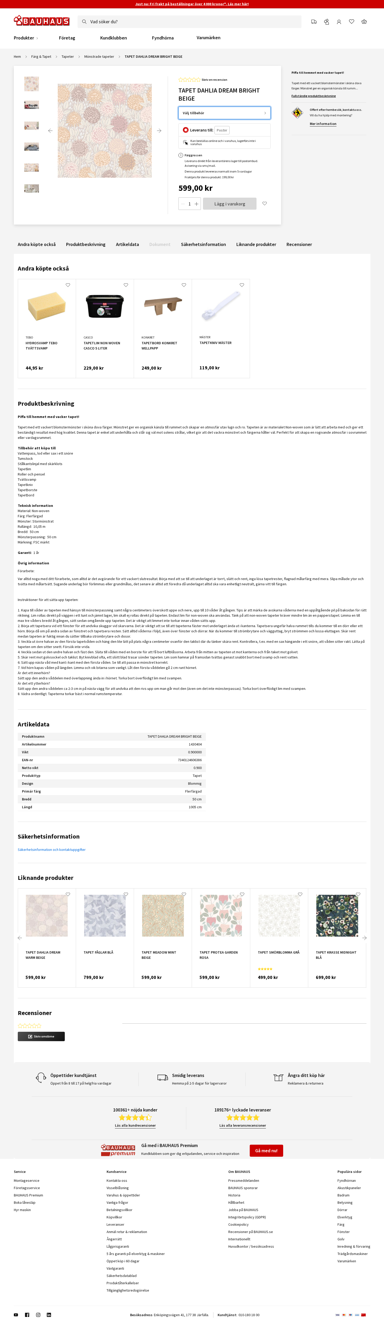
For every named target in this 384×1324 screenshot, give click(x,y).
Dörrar (342, 1209)
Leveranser (115, 1224)
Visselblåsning (118, 1187)
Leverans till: (201, 130)
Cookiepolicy (238, 1224)
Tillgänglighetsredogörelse (128, 1290)
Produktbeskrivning (86, 244)
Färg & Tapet (41, 56)
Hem (17, 56)
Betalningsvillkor (119, 1209)
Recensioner (299, 244)
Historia (234, 1195)
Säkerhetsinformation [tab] (49, 836)
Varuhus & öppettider (123, 1195)
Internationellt (239, 1239)
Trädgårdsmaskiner (353, 1253)
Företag (67, 38)
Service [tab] (20, 1171)
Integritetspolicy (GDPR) (247, 1217)
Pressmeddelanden (243, 1180)
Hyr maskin (22, 1209)
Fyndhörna (163, 38)
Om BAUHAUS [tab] (239, 1171)
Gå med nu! (266, 1151)
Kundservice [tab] (116, 1171)
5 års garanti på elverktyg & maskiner (136, 1253)
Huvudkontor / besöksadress (251, 1246)
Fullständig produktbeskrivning (314, 96)
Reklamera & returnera (305, 1083)
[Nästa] (159, 130)
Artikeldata (127, 244)
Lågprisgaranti (118, 1246)
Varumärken (208, 38)
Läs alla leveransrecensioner (242, 1125)
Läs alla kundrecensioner (135, 1125)
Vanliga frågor (117, 1202)
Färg (341, 1224)
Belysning (345, 1202)
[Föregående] (50, 130)
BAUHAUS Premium (28, 1195)
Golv (341, 1239)
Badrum (344, 1195)
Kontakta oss (117, 1180)
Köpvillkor (114, 1217)
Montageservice (26, 1180)
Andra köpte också (37, 244)
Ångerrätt (114, 1239)
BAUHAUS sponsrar (243, 1187)
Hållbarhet (236, 1202)
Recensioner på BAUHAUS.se (250, 1231)
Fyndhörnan (347, 1180)
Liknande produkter (256, 244)
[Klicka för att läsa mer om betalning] (352, 1315)
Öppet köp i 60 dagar (123, 1261)
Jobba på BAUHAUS (243, 1209)
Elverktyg (345, 1217)
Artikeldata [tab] (33, 724)
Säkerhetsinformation (203, 244)
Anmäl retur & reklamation (127, 1231)
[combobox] (189, 21)
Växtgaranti (115, 1268)
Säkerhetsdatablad (122, 1275)
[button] (41, 1036)
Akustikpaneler (349, 1187)
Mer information (323, 123)
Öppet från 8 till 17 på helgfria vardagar (81, 1083)
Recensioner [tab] (35, 1013)
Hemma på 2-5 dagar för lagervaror (199, 1083)
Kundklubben (113, 38)
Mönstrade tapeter (99, 56)
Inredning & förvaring (354, 1246)
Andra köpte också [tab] (43, 268)
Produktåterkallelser (123, 1283)
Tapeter (68, 56)
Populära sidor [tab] (350, 1171)
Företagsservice (27, 1187)
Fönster (344, 1231)
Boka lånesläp (25, 1202)
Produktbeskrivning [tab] (46, 403)
